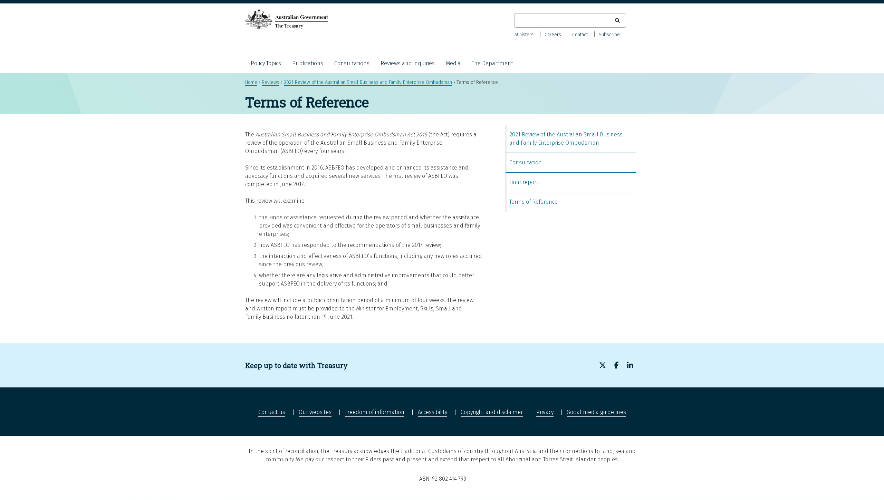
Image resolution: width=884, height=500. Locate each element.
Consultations (351, 63)
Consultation (525, 162)
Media (453, 63)
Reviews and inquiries (408, 63)
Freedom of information (374, 412)
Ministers (524, 35)
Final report (523, 182)
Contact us (271, 412)
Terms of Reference (533, 202)
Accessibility (432, 412)
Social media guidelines (596, 412)
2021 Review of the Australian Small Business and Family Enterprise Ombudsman (368, 82)
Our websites (315, 412)
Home (251, 82)
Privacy (545, 412)
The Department (492, 63)
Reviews (270, 82)
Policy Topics (266, 63)
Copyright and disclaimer (492, 412)
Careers (553, 35)
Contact (580, 35)
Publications (307, 63)
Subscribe (609, 35)
